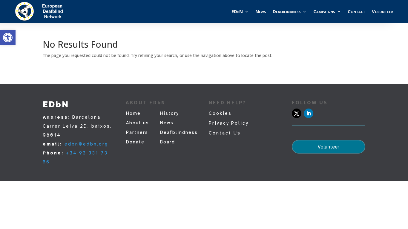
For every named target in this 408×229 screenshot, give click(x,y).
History (169, 113)
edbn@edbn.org (86, 144)
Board (167, 142)
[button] (8, 37)
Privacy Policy (229, 123)
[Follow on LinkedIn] (308, 113)
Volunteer (382, 11)
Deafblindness (287, 11)
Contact (356, 11)
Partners (137, 132)
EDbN (237, 11)
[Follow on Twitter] (296, 113)
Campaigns (324, 11)
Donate (135, 142)
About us (137, 123)
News (260, 11)
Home (133, 113)
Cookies (220, 113)
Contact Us (225, 133)
